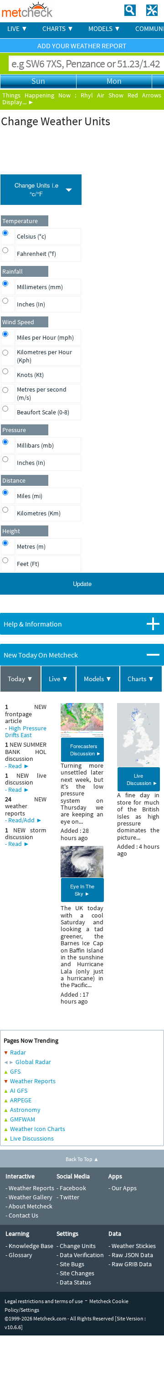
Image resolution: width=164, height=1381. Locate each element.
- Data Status (73, 1282)
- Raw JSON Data (130, 1255)
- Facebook (71, 1188)
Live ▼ (58, 678)
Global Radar (33, 1062)
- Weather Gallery (28, 1197)
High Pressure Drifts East (25, 731)
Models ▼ (98, 678)
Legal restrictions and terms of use (44, 1301)
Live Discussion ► (142, 779)
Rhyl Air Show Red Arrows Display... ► (81, 98)
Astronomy (25, 1110)
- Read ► (17, 766)
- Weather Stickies (132, 1246)
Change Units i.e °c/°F (36, 189)
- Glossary (18, 1255)
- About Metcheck (28, 1206)
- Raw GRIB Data (130, 1264)
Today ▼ (20, 678)
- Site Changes (75, 1273)
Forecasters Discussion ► (85, 749)
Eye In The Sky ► (82, 889)
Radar (18, 1052)
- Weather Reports (29, 1188)
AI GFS (18, 1090)
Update (82, 583)
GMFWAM (22, 1119)
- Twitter (67, 1197)
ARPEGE (20, 1100)
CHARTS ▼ (58, 28)
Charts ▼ (141, 678)
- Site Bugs (70, 1264)
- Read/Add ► (23, 820)
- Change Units (76, 1246)
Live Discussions (32, 1138)
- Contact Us (21, 1215)
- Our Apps (122, 1188)
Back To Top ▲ (82, 1159)
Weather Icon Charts (37, 1129)
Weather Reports (33, 1081)
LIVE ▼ (17, 28)
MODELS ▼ (104, 28)
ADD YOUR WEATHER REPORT (82, 45)
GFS (15, 1071)
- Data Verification (80, 1255)
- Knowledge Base (29, 1246)
